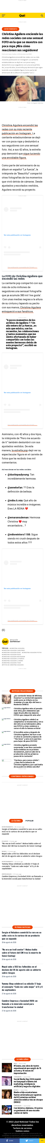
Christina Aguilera (17, 648)
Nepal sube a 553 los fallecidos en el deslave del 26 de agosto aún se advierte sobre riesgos (21, 969)
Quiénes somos (22, 1131)
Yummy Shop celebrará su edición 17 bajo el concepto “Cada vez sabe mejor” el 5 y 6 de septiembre (22, 986)
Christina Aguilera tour (12, 663)
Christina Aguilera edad (12, 652)
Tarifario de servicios (22, 1128)
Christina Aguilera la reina (13, 661)
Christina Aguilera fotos (32, 652)
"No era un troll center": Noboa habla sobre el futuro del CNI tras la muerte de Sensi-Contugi (21, 952)
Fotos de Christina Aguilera (13, 665)
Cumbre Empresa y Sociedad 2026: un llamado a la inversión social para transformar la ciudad (20, 1004)
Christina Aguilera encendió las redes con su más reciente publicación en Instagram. (20, 129)
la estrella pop (20, 450)
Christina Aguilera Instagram (14, 656)
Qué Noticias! (15, 641)
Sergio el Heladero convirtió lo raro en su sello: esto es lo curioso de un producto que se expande (21, 935)
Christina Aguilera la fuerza (13, 658)
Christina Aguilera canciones (14, 650)
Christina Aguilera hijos (12, 654)
